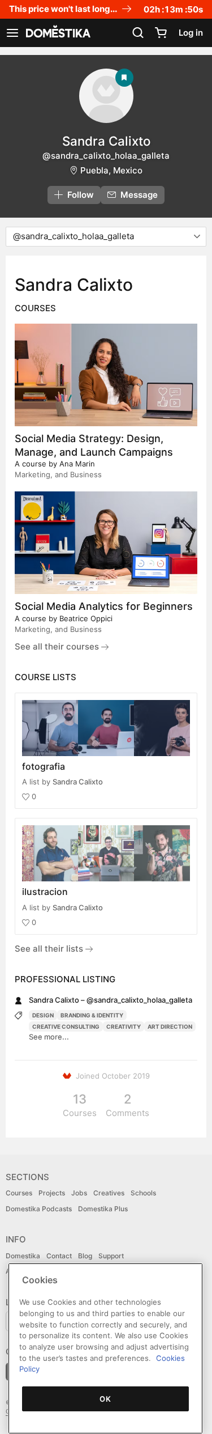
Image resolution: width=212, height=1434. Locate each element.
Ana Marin (77, 463)
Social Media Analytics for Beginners (104, 606)
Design (43, 1015)
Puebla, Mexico (111, 170)
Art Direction (170, 1026)
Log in (191, 32)
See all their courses (58, 646)
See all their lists (50, 948)
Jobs (79, 1193)
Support (111, 1255)
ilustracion (45, 891)
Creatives (108, 1193)
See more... (49, 1036)
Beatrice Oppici (86, 618)
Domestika (23, 1255)
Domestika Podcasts (39, 1208)
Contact (59, 1255)
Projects (51, 1193)
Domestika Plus (103, 1208)
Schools (143, 1193)
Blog (85, 1255)
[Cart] (161, 33)
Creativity (123, 1026)
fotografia (43, 766)
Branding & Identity (91, 1015)
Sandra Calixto (78, 781)
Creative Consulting (65, 1026)
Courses (19, 1193)
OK (105, 1398)
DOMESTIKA (57, 33)
